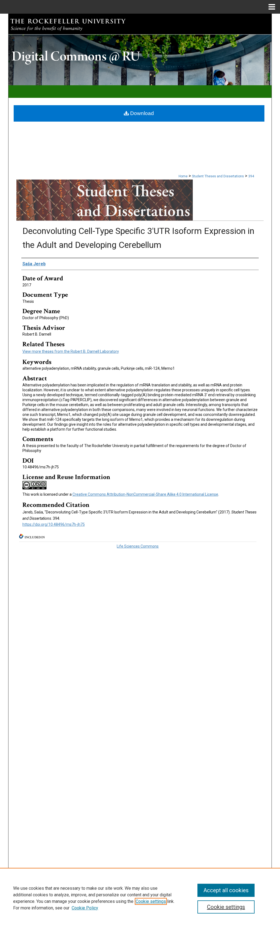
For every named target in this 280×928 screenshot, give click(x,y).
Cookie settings (151, 901)
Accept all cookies (226, 890)
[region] (140, 898)
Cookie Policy (85, 908)
